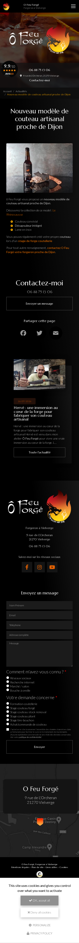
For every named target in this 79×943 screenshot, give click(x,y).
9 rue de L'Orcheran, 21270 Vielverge (41, 75)
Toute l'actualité (40, 452)
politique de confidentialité (30, 737)
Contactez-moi (39, 80)
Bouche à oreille (20, 690)
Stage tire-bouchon (22, 720)
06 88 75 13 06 (39, 70)
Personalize (41, 925)
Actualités (21, 91)
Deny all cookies (40, 912)
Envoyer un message (39, 303)
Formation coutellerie (23, 704)
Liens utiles (51, 867)
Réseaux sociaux (20, 678)
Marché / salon (19, 686)
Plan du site (38, 867)
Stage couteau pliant (22, 716)
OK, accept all (41, 900)
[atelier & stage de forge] (17, 241)
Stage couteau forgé (22, 708)
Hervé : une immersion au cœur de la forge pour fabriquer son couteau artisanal (36, 413)
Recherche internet (22, 682)
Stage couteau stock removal (28, 712)
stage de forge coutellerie (35, 241)
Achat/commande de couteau (28, 724)
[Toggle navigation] (73, 6)
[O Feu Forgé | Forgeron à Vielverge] (6, 6)
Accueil (7, 91)
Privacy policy (41, 933)
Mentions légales (20, 867)
